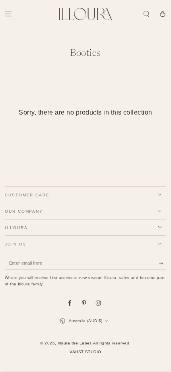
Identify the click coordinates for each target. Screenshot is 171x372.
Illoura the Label (74, 343)
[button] (146, 13)
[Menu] (8, 13)
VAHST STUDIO (85, 352)
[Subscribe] (162, 263)
